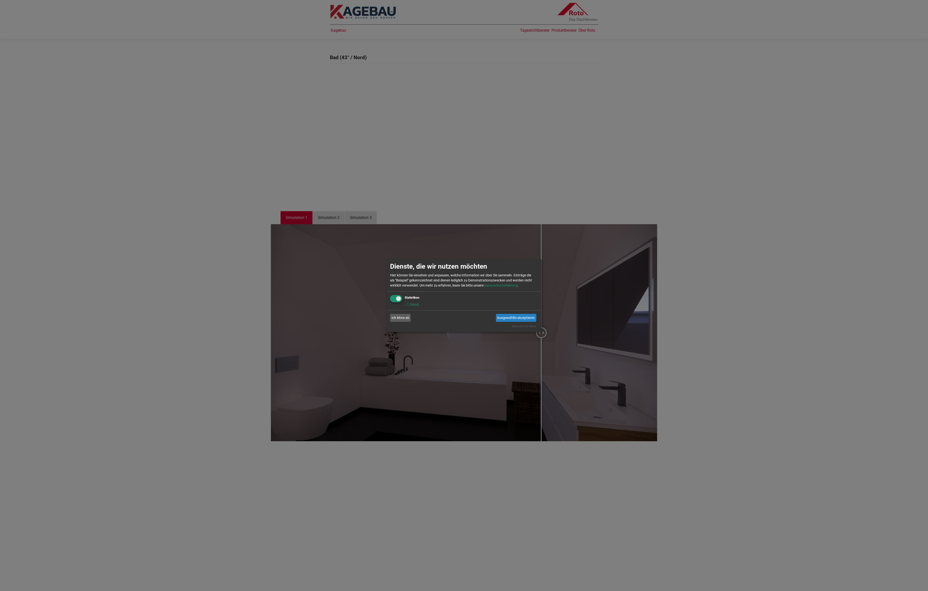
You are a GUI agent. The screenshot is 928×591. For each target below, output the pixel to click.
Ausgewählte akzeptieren (516, 318)
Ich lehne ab (400, 318)
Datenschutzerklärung (501, 285)
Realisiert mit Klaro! (524, 326)
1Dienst (412, 304)
